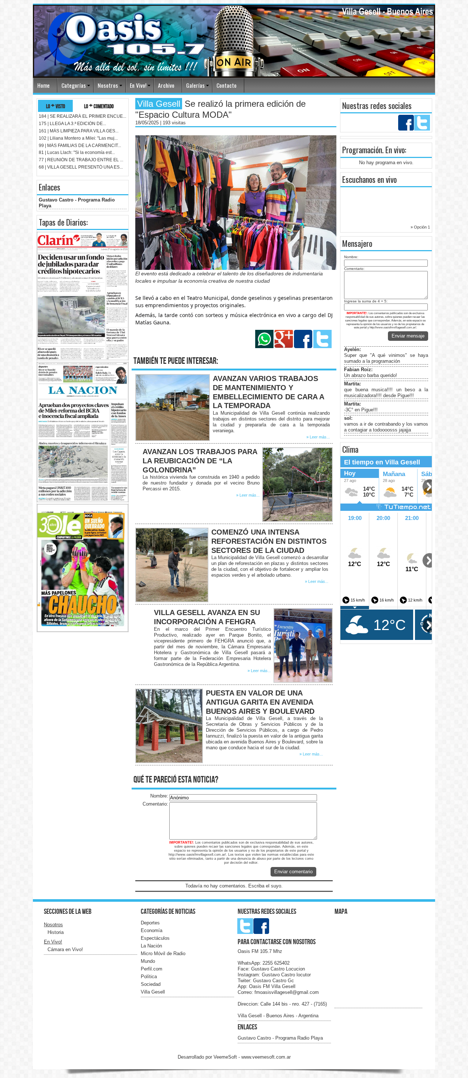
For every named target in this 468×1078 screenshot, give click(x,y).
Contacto (226, 85)
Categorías (73, 85)
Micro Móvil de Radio (163, 953)
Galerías (195, 85)
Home (43, 85)
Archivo (166, 85)
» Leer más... (318, 437)
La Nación (151, 946)
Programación (362, 149)
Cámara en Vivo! (65, 949)
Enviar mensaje (408, 336)
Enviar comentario (293, 871)
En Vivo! (138, 85)
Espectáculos (155, 938)
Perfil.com (151, 969)
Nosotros (108, 85)
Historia (56, 932)
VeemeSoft (226, 1057)
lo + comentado (99, 106)
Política (149, 976)
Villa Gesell (153, 992)
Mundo (148, 961)
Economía (151, 930)
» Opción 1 (420, 227)
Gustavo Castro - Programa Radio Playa (280, 1038)
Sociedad (151, 984)
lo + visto (55, 106)
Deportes (150, 923)
